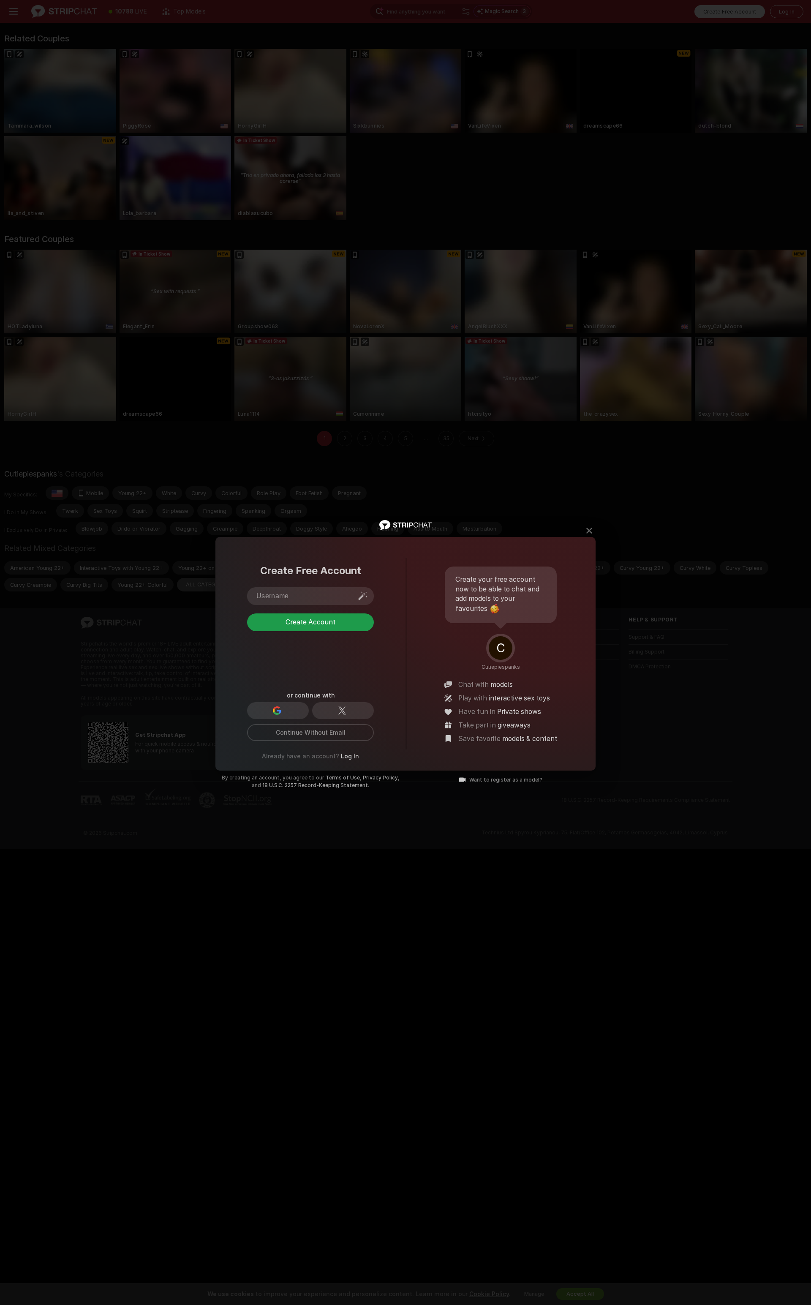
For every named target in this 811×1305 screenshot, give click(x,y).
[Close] (589, 530)
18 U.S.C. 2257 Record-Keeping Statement (315, 785)
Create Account (310, 622)
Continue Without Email (311, 732)
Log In (350, 756)
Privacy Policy (380, 778)
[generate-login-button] (363, 595)
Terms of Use (343, 778)
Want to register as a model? (505, 780)
